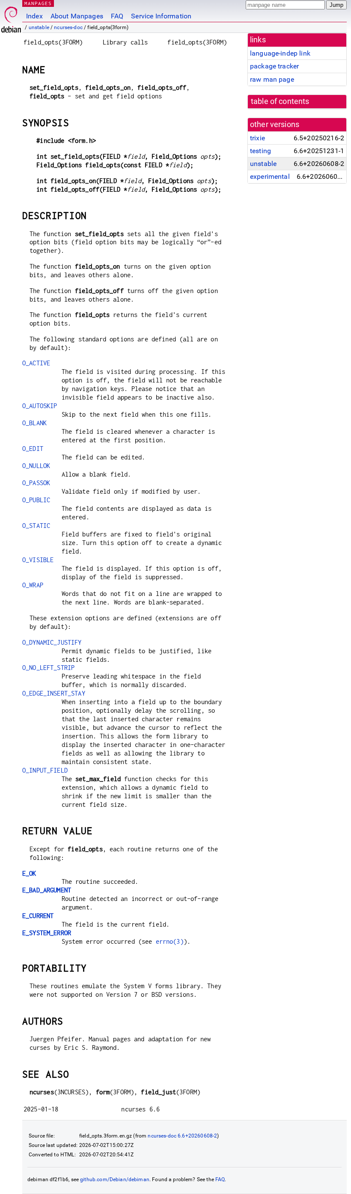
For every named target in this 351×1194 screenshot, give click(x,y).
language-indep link (280, 53)
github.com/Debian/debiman (114, 1179)
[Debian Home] (11, 17)
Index (34, 16)
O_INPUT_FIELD (45, 770)
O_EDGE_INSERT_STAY (53, 693)
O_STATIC (36, 525)
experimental (270, 176)
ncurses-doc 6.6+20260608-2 (182, 1136)
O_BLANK (34, 423)
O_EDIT (32, 448)
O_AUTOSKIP (39, 405)
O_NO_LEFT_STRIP (48, 667)
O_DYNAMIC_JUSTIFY (52, 642)
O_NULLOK (36, 465)
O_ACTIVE (36, 363)
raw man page (272, 79)
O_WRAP (32, 585)
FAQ (117, 16)
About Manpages (77, 16)
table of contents (280, 101)
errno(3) (170, 941)
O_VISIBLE (38, 559)
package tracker (274, 66)
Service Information (161, 16)
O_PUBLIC (36, 500)
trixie (257, 138)
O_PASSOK (36, 482)
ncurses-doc (68, 27)
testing (260, 151)
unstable (39, 27)
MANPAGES (38, 3)
